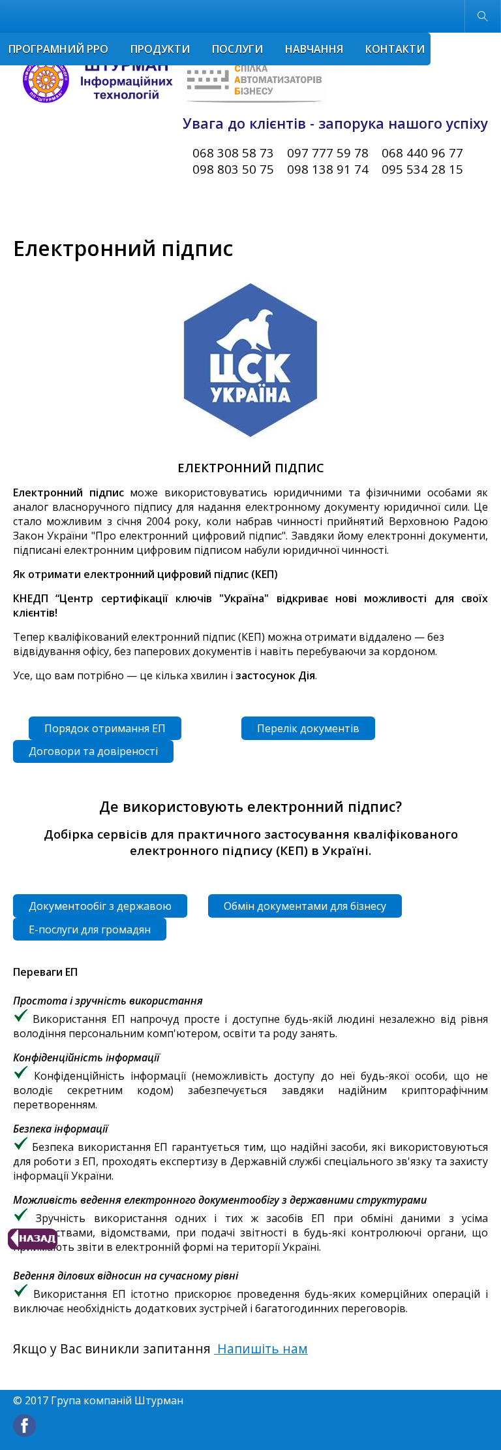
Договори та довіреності (93, 751)
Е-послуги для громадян (90, 929)
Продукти (160, 49)
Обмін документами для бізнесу (305, 906)
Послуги (237, 49)
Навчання (314, 49)
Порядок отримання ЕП (105, 728)
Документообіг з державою (100, 906)
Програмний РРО (58, 49)
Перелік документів (308, 728)
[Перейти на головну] (169, 81)
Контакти (395, 49)
